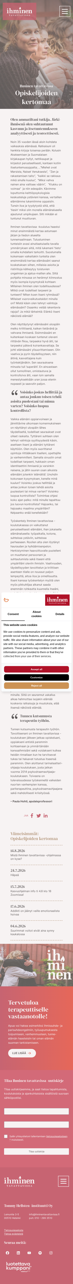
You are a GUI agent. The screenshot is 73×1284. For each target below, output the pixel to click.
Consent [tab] (13, 614)
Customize (36, 677)
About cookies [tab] (36, 614)
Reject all (36, 685)
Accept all (36, 669)
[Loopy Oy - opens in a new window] (6, 600)
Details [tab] (60, 614)
